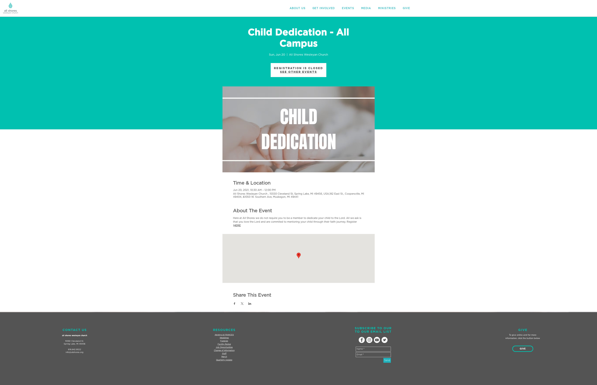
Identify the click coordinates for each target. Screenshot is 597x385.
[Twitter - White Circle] (385, 340)
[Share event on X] (242, 303)
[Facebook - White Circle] (362, 340)
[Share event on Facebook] (234, 303)
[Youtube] (377, 340)
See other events (298, 72)
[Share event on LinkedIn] (249, 303)
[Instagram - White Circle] (369, 340)
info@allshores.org (74, 352)
